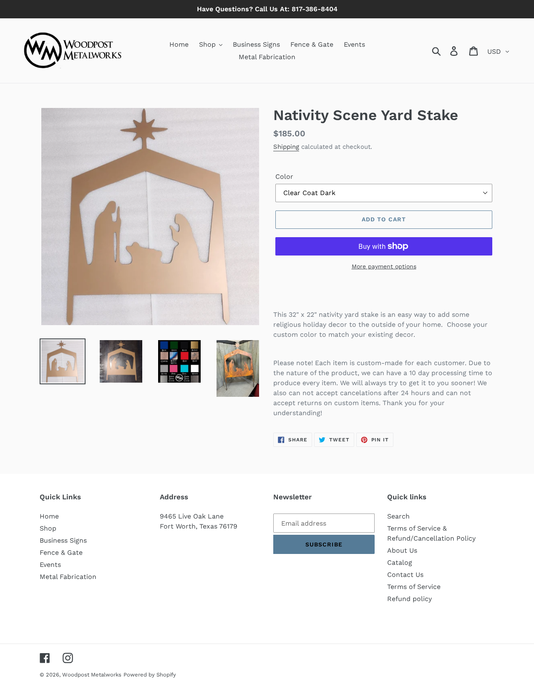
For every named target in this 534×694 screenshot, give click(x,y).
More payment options (384, 266)
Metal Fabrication (68, 577)
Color (284, 176)
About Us (402, 550)
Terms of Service (414, 587)
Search (398, 516)
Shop (48, 528)
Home (49, 516)
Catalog (399, 562)
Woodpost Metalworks (91, 674)
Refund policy (409, 599)
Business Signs (63, 540)
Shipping (286, 146)
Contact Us (405, 575)
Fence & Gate (61, 552)
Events (50, 565)
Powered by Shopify (149, 674)
